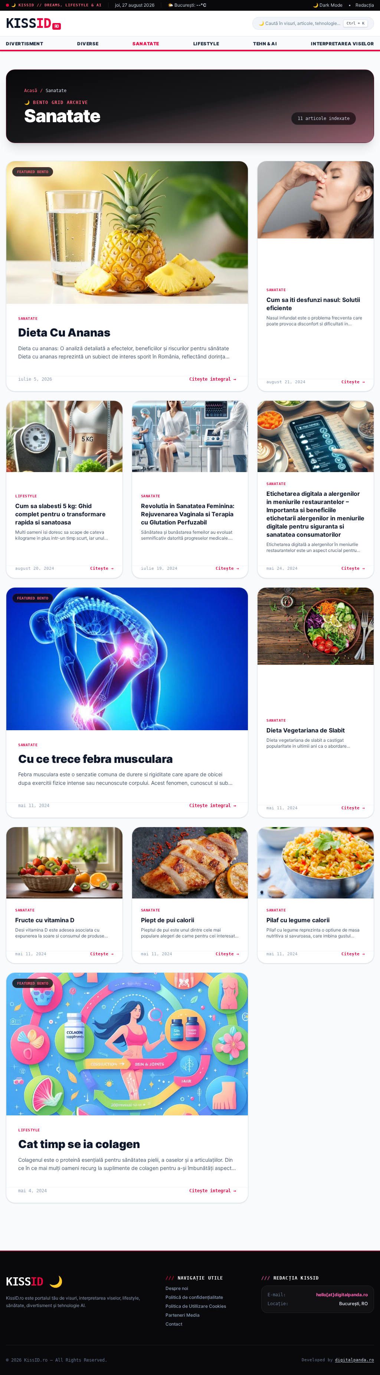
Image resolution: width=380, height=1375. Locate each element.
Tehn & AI (265, 43)
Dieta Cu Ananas (64, 332)
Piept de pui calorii (167, 920)
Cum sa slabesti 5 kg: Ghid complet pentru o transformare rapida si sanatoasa (60, 514)
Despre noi (177, 1288)
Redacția (365, 5)
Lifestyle (206, 43)
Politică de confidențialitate (194, 1297)
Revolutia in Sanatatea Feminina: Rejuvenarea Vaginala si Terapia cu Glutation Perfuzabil (188, 514)
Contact (174, 1324)
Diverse (87, 43)
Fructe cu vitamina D (45, 920)
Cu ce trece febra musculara (95, 758)
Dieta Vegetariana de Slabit (305, 730)
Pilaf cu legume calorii (298, 920)
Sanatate (145, 43)
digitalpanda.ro (354, 1360)
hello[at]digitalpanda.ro (342, 1294)
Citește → (353, 382)
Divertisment (24, 43)
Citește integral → (212, 379)
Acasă (30, 90)
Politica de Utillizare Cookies (196, 1306)
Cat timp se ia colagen (79, 1144)
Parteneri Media (183, 1315)
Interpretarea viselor (342, 43)
